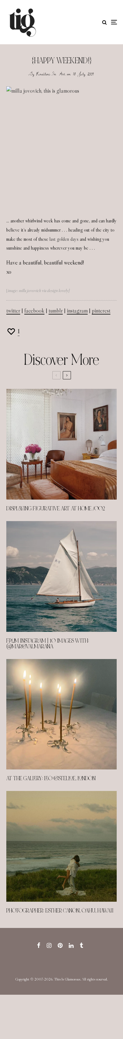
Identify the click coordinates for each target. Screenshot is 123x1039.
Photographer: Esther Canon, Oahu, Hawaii (60, 911)
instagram (77, 310)
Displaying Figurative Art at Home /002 (55, 509)
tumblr (56, 310)
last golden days (64, 239)
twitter (13, 310)
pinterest (101, 310)
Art (62, 74)
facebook (34, 310)
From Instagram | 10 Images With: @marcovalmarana (47, 644)
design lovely (57, 290)
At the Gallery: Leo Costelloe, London (51, 778)
